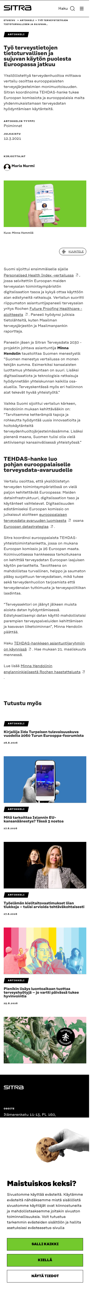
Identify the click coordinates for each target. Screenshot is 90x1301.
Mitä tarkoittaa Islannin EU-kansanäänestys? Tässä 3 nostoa (34, 819)
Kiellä (45, 1260)
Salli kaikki (45, 1244)
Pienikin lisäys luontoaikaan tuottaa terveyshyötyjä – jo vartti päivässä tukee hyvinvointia (41, 992)
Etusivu (9, 20)
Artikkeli (27, 20)
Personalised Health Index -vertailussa (39, 275)
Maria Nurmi (23, 166)
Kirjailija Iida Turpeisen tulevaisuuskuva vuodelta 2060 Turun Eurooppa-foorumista (44, 734)
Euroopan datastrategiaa (26, 527)
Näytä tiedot (45, 1276)
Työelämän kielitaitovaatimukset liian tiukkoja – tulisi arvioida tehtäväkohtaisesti (44, 905)
